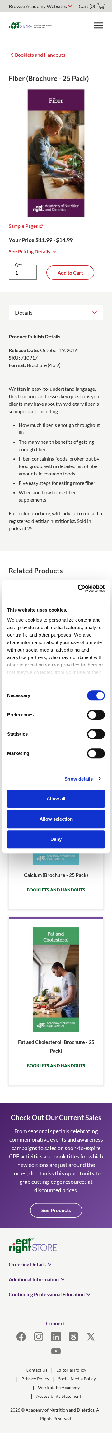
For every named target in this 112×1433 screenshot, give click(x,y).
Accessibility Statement (58, 1396)
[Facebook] (21, 1336)
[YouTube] (56, 1351)
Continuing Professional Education (47, 1294)
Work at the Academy (59, 1387)
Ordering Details (27, 1264)
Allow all (56, 798)
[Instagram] (38, 1336)
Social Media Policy (77, 1378)
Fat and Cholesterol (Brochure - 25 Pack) (56, 1046)
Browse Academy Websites (38, 6)
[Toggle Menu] (98, 26)
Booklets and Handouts (40, 55)
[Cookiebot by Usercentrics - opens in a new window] (79, 588)
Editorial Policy (71, 1370)
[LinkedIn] (56, 1336)
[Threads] (73, 1336)
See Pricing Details (29, 251)
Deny (56, 839)
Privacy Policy (35, 1378)
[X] (91, 1336)
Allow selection (56, 819)
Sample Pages (24, 226)
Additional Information (34, 1279)
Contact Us (36, 1370)
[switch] (96, 715)
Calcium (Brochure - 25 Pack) (56, 875)
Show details (78, 778)
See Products (56, 1210)
